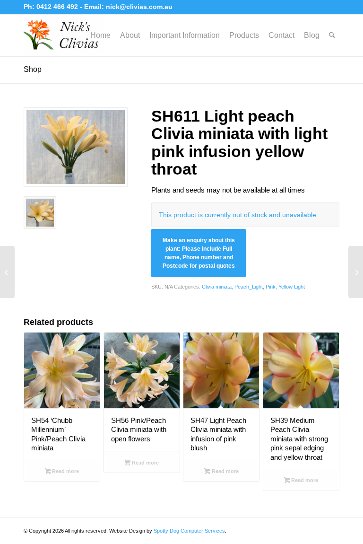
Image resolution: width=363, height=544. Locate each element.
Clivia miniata (217, 287)
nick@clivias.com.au (139, 6)
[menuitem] (100, 35)
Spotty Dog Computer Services (189, 531)
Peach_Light (248, 287)
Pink (271, 287)
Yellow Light (291, 287)
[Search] (332, 35)
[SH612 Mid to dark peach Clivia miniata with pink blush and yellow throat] (355, 272)
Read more (65, 471)
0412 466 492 (58, 6)
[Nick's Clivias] (64, 35)
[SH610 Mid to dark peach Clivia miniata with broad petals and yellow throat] (7, 272)
